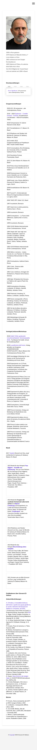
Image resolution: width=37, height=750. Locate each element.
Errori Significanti (12, 90)
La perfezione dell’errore (17, 345)
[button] (33, 3)
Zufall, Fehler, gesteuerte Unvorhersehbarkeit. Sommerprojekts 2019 (18, 338)
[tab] (9, 86)
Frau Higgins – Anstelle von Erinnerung (18, 467)
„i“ (16, 511)
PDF (29, 612)
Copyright (12, 735)
